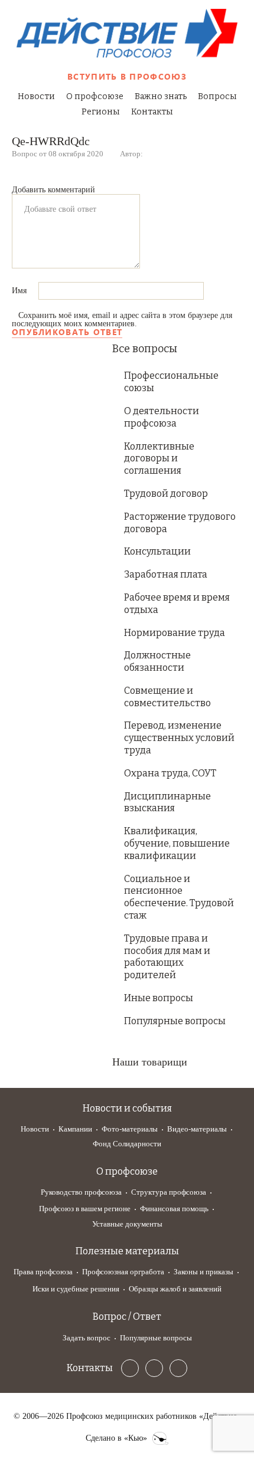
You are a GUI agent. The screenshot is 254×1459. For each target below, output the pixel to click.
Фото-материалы (130, 1128)
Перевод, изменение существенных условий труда (179, 738)
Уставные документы (127, 1223)
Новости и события (127, 1108)
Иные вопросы (158, 998)
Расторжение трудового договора (180, 523)
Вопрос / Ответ (127, 1316)
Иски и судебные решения (75, 1288)
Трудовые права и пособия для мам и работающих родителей (167, 957)
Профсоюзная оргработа (123, 1271)
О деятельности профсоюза (161, 417)
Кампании (75, 1128)
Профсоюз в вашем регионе (85, 1208)
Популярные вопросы (175, 1021)
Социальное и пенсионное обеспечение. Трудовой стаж (179, 897)
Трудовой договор (166, 493)
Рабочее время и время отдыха (177, 603)
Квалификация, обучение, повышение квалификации (177, 843)
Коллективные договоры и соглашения (159, 459)
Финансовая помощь (174, 1208)
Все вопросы (144, 348)
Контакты (152, 112)
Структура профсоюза (168, 1192)
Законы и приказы (203, 1271)
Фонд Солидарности (127, 1143)
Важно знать (161, 96)
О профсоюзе (94, 96)
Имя (20, 290)
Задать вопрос (86, 1337)
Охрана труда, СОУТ (170, 773)
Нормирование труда (174, 632)
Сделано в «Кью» (116, 1438)
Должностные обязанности (157, 661)
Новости (36, 96)
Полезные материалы (127, 1251)
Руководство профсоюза (81, 1192)
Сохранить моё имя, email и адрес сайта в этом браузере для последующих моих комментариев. (122, 319)
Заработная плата (165, 574)
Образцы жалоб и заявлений (175, 1288)
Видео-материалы (197, 1128)
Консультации (157, 551)
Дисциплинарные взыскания (167, 802)
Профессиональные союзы (171, 382)
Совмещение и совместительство (167, 697)
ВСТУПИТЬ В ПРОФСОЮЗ (127, 76)
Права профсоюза (43, 1271)
